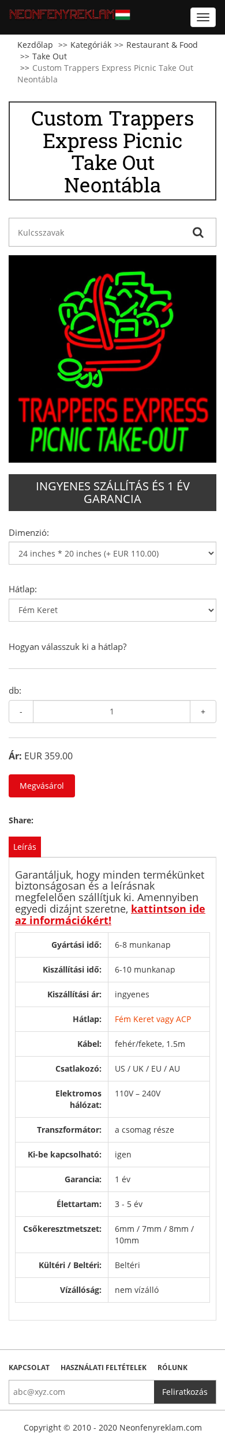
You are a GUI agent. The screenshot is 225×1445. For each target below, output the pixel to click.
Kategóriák (90, 44)
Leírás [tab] (24, 846)
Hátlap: (23, 589)
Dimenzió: (29, 532)
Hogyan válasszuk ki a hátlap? (67, 646)
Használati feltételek (104, 1367)
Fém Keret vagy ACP (153, 1018)
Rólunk (172, 1367)
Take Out (49, 56)
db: (15, 690)
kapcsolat (29, 1367)
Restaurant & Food (162, 44)
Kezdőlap (35, 44)
